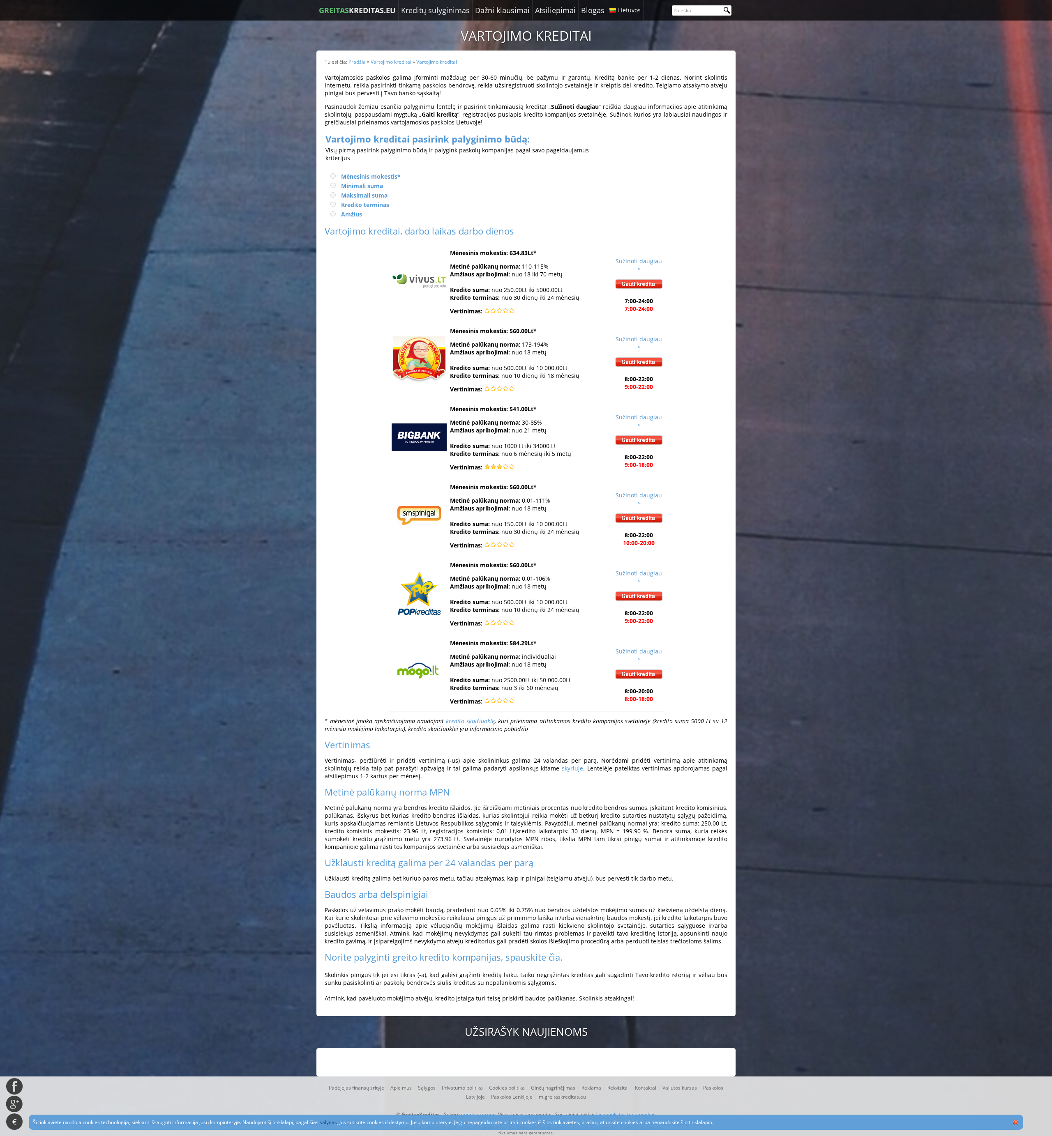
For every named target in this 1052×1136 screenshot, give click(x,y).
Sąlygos (427, 1087)
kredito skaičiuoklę (470, 721)
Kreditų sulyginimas (435, 10)
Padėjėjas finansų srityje (356, 1087)
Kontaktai (645, 1087)
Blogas (592, 10)
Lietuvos (629, 10)
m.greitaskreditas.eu (562, 1096)
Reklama (591, 1087)
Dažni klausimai (502, 10)
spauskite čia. (534, 957)
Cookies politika (507, 1087)
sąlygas (328, 1122)
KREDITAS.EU (357, 10)
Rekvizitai (618, 1087)
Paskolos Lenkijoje (512, 1096)
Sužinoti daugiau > (639, 265)
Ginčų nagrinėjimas (553, 1087)
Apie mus (401, 1087)
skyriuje (572, 768)
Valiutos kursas (679, 1087)
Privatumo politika (462, 1087)
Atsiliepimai (555, 10)
